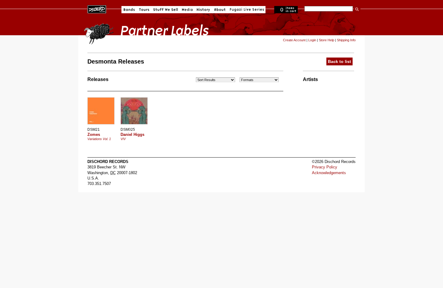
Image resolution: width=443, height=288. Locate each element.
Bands (129, 9)
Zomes (93, 134)
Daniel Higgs (132, 134)
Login (312, 40)
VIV (123, 139)
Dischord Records (96, 8)
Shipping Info (346, 40)
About (219, 9)
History (203, 9)
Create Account (294, 40)
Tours (144, 9)
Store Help (326, 40)
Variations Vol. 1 (99, 139)
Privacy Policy (324, 167)
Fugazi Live (246, 9)
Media (187, 9)
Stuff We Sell (165, 9)
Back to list (339, 61)
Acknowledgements (329, 173)
